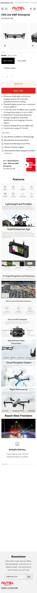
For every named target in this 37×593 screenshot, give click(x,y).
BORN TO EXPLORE (9, 588)
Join (28, 577)
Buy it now (18, 90)
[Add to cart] (26, 165)
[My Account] (30, 8)
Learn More (5, 132)
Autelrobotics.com (7, 3)
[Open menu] (2, 9)
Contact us (8, 153)
